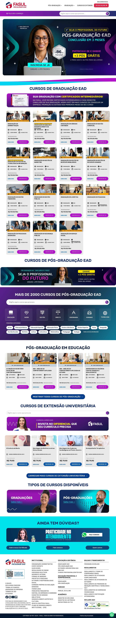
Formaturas (36, 584)
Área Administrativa (102, 1)
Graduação (62, 577)
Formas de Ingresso (39, 572)
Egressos (35, 582)
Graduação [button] (68, 5)
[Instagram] (10, 592)
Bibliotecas (36, 593)
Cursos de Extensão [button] (85, 5)
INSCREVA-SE (23, 137)
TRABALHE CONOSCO (12, 583)
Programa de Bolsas (91, 560)
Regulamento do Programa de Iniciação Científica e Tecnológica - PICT (97, 582)
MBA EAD (61, 566)
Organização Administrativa (42, 560)
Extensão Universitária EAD (68, 564)
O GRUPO (8, 579)
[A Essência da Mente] (17, 436)
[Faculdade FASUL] (15, 559)
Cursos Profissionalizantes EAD (70, 568)
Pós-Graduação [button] (54, 5)
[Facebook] (6, 592)
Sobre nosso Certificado (18, 543)
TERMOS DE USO (10, 587)
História (24, 327)
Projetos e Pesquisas (40, 574)
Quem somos (97, 543)
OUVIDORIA (9, 589)
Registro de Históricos (66, 596)
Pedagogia (66, 327)
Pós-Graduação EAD (65, 562)
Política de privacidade (86, 611)
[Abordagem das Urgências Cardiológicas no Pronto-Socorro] (70, 436)
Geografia (103, 323)
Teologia (76, 327)
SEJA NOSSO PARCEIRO (12, 581)
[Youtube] (13, 592)
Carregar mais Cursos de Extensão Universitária (56, 471)
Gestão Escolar (13, 327)
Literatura (43, 327)
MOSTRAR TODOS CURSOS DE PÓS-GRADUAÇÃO (57, 392)
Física (94, 323)
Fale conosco (58, 543)
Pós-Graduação (64, 579)
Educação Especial (37, 323)
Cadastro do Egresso (40, 591)
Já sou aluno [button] (100, 5)
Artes (10, 323)
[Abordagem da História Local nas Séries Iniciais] (44, 436)
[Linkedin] (16, 592)
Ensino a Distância (68, 323)
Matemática (55, 327)
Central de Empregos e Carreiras (44, 589)
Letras (33, 327)
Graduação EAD (63, 560)
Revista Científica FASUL (40, 599)
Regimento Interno (38, 570)
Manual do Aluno (64, 586)
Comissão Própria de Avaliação (43, 580)
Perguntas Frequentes (40, 587)
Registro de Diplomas (66, 594)
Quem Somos (36, 564)
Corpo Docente (37, 562)
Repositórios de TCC (65, 598)
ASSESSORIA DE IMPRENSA (14, 585)
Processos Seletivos (39, 568)
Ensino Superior (83, 323)
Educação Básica (21, 323)
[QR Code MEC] (15, 571)
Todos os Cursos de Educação (91, 327)
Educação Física (52, 323)
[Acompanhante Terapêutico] (97, 436)
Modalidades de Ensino (40, 566)
